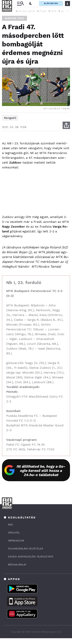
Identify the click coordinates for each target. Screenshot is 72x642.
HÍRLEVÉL (14, 532)
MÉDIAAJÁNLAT (17, 564)
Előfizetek (51, 3)
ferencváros (26, 11)
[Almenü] (20, 3)
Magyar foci (14, 18)
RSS (10, 524)
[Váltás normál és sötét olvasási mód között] (30, 3)
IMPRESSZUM (16, 540)
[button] (67, 11)
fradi (43, 11)
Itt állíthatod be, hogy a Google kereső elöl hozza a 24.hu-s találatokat (40, 470)
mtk (54, 11)
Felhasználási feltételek (25, 548)
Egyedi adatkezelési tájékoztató (30, 556)
